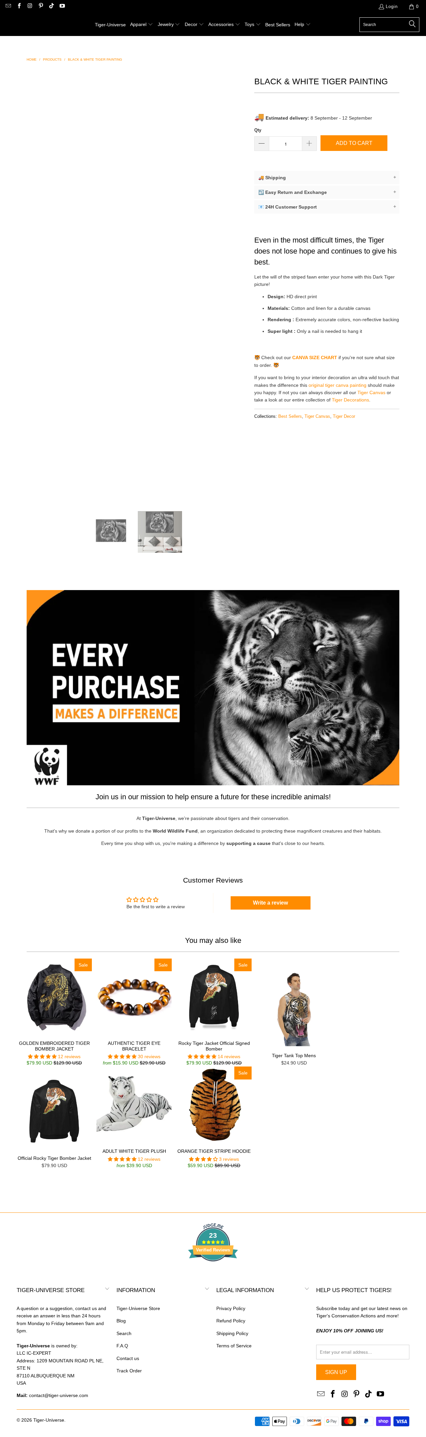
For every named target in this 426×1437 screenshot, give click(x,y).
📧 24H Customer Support (327, 207)
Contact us (127, 1358)
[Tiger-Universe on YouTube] (62, 6)
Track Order (129, 1370)
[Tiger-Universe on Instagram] (30, 6)
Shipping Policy (232, 1333)
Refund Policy (230, 1320)
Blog (121, 1320)
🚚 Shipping (327, 177)
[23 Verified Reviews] (213, 1273)
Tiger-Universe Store (138, 1308)
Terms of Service (234, 1345)
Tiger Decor (344, 416)
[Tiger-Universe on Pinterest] (40, 6)
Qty (257, 130)
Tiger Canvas (371, 392)
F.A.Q (122, 1345)
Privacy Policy (230, 1308)
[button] (141, 25)
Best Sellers (290, 416)
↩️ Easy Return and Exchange (327, 192)
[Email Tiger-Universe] (8, 6)
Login (392, 6)
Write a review (270, 903)
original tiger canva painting (337, 385)
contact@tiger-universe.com (58, 1395)
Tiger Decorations (350, 399)
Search (123, 1333)
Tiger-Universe (48, 1420)
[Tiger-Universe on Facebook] (19, 6)
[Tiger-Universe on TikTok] (51, 6)
